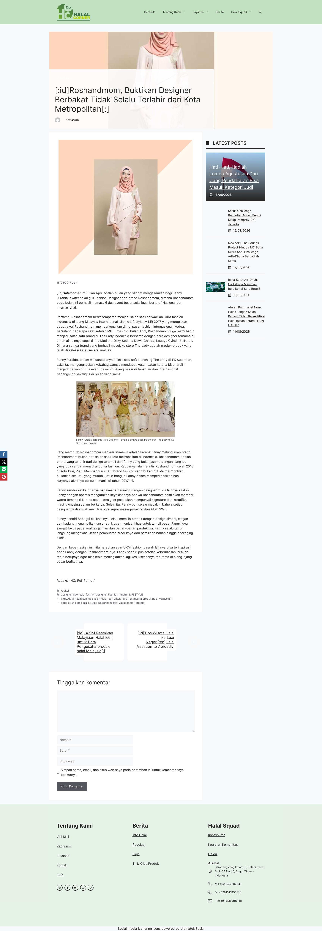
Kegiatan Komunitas (223, 844)
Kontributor (216, 835)
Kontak (62, 865)
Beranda (149, 12)
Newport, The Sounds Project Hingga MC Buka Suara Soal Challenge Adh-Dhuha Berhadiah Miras (245, 252)
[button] (260, 12)
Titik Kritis (140, 863)
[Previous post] (57, 642)
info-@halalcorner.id (228, 900)
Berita (220, 12)
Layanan (198, 12)
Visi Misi (63, 837)
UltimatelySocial (192, 928)
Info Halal (139, 835)
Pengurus (64, 846)
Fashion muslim (118, 594)
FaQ (60, 875)
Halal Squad (239, 12)
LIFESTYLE (136, 594)
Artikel (64, 78)
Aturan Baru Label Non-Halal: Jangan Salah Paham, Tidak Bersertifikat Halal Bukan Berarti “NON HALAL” (246, 316)
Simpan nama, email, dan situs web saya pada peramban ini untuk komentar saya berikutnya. (122, 772)
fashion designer (96, 594)
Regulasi (138, 844)
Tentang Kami (172, 12)
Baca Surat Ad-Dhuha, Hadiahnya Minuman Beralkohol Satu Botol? (244, 284)
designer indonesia (72, 594)
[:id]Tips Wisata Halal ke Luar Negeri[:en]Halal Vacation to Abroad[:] (103, 602)
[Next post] (193, 642)
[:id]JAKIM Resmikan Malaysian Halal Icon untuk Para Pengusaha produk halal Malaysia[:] (116, 598)
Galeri (212, 854)
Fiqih (136, 854)
